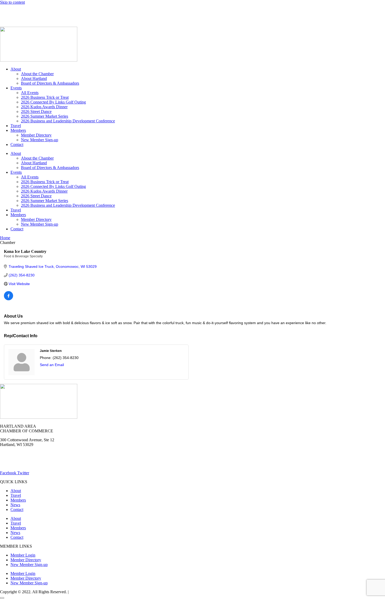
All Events (29, 92)
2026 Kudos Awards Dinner (44, 107)
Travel (15, 125)
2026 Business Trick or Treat (45, 97)
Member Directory (36, 135)
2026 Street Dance (36, 111)
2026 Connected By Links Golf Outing (53, 102)
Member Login (12, 11)
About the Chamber (37, 74)
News (61, 11)
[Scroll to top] (2, 598)
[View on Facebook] (8, 299)
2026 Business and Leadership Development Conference (68, 121)
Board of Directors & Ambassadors (50, 83)
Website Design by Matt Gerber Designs (103, 592)
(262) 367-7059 (13, 20)
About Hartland (34, 78)
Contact (16, 144)
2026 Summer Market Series (44, 116)
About (15, 69)
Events (16, 88)
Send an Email (52, 365)
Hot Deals (40, 11)
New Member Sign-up (39, 140)
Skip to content (12, 2)
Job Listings (83, 11)
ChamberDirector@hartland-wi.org (29, 464)
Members (18, 130)
